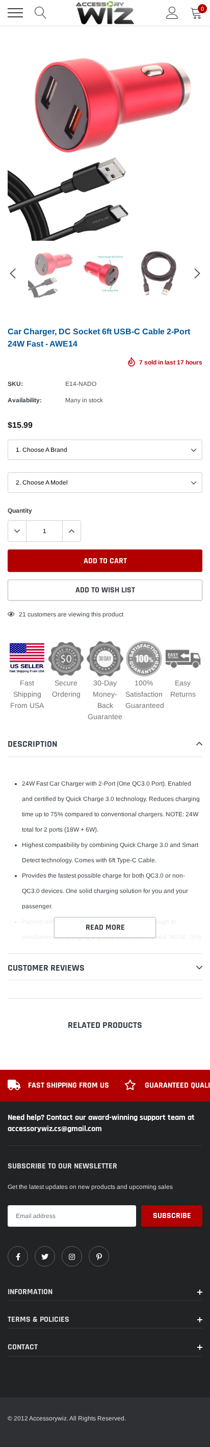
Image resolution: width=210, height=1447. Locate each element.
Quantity (20, 510)
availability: (25, 400)
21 (22, 614)
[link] (18, 1256)
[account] (172, 12)
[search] (41, 13)
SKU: (15, 383)
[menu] (15, 12)
